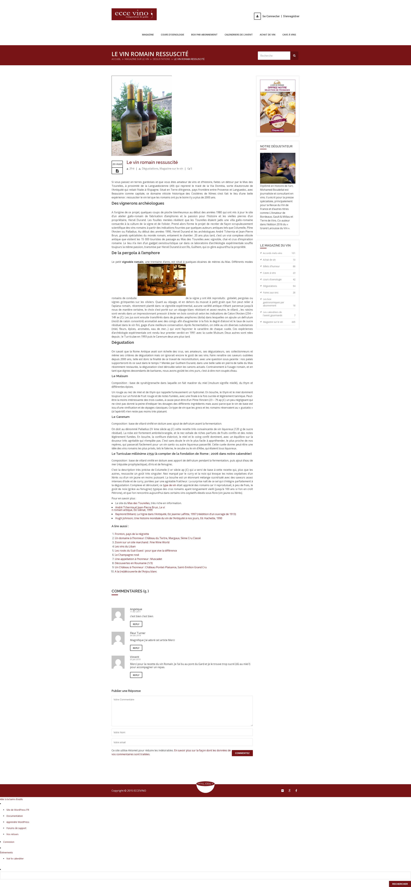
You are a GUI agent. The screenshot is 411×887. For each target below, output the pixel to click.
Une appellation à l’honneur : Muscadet (138, 559)
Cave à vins (289, 34)
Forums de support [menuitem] (16, 828)
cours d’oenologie (172, 34)
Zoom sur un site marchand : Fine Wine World (142, 542)
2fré (131, 168)
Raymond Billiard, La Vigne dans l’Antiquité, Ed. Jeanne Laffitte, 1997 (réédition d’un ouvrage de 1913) (175, 514)
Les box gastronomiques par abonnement (279, 302)
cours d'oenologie (279, 279)
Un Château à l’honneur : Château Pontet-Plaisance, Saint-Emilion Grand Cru (161, 567)
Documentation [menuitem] (14, 815)
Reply (136, 624)
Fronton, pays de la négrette (132, 534)
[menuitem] (205, 875)
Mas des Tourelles (138, 503)
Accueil (116, 59)
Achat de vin (267, 34)
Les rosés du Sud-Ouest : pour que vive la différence (146, 550)
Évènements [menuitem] (6, 852)
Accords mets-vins (279, 253)
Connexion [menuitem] (8, 841)
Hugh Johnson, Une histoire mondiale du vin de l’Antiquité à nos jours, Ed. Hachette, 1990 (168, 518)
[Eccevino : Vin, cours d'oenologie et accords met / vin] (134, 14)
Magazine (148, 34)
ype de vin (170, 485)
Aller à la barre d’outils (11, 799)
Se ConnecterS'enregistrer (280, 16)
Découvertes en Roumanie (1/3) (134, 563)
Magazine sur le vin (137, 59)
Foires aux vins (279, 292)
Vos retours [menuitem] (12, 834)
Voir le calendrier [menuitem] (15, 858)
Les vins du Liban (125, 546)
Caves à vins (279, 272)
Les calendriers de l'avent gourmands (279, 314)
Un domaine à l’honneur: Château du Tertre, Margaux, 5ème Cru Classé (158, 538)
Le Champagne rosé (127, 555)
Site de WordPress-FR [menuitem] (17, 809)
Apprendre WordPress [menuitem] (17, 822)
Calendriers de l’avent (239, 34)
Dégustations (161, 59)
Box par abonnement (204, 34)
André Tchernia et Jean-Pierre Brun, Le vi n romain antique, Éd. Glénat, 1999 (138, 509)
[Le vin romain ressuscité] (142, 155)
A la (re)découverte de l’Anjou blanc (136, 571)
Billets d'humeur (279, 266)
